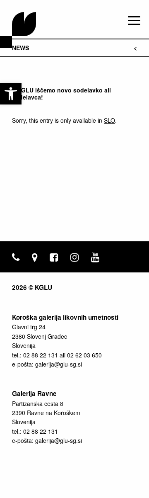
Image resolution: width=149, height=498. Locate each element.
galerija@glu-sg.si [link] (58, 364)
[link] (11, 93)
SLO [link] (109, 120)
